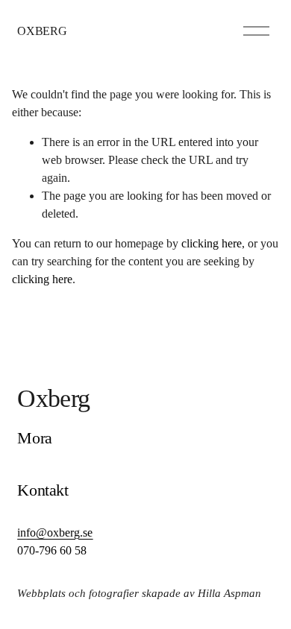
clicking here (211, 243)
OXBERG (41, 31)
